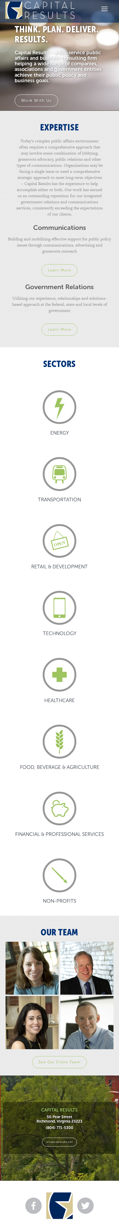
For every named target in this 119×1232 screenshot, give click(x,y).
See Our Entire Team (59, 1062)
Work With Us (36, 100)
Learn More (59, 270)
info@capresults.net (59, 1141)
